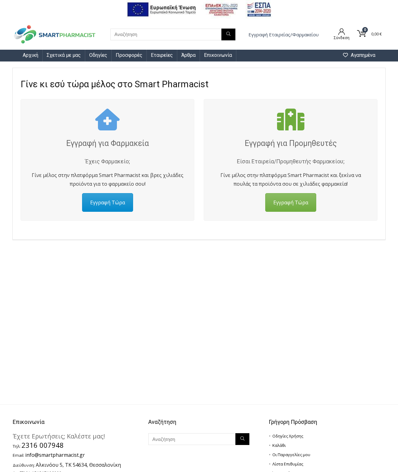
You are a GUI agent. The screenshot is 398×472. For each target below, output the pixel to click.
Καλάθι (279, 445)
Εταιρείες (162, 55)
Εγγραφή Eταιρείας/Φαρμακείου (283, 34)
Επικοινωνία (218, 55)
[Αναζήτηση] (228, 34)
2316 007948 (42, 445)
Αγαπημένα (362, 55)
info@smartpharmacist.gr (55, 455)
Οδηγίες (98, 55)
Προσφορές (129, 55)
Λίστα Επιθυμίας (287, 464)
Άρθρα (188, 55)
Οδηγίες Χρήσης (287, 436)
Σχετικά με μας (64, 55)
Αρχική (30, 55)
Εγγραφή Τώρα (107, 202)
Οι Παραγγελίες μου (291, 454)
